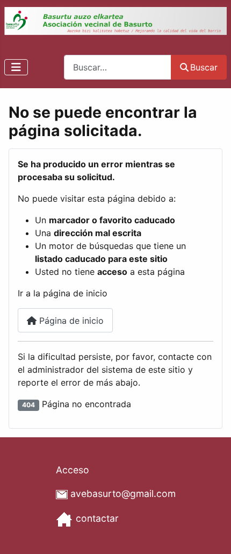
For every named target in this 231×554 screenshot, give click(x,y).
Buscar (204, 67)
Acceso (72, 469)
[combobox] (117, 67)
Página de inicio (70, 320)
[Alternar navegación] (16, 67)
